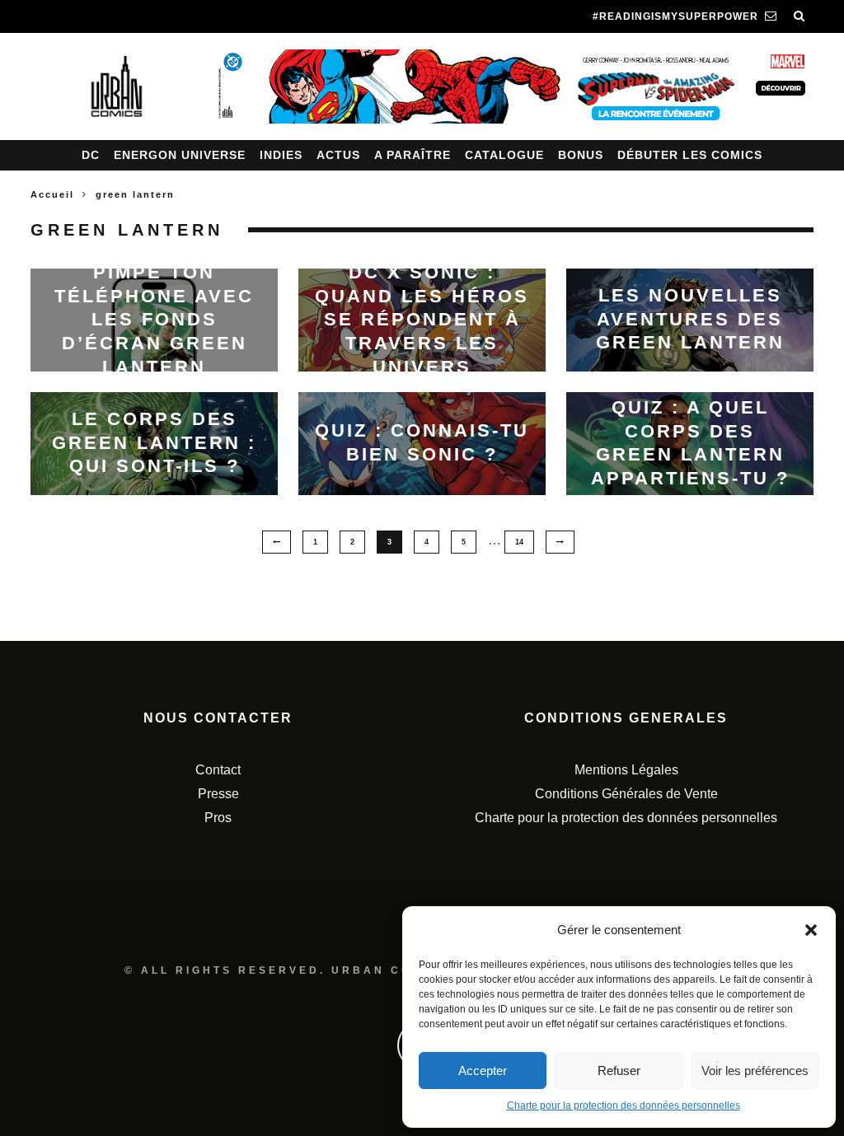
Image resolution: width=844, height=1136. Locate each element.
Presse (218, 794)
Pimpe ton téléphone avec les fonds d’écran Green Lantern (154, 319)
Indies (281, 154)
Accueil (52, 194)
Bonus (580, 154)
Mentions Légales (626, 770)
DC (91, 154)
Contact (218, 770)
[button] (811, 930)
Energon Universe (180, 154)
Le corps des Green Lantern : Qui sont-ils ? (154, 442)
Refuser (619, 1071)
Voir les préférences (755, 1071)
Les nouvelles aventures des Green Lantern (690, 319)
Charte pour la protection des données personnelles (623, 1105)
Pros (218, 818)
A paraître (412, 154)
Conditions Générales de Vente (626, 794)
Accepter (482, 1071)
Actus (338, 154)
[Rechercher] (799, 16)
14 (519, 542)
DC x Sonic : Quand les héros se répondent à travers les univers (422, 319)
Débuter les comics (689, 154)
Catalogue (504, 154)
